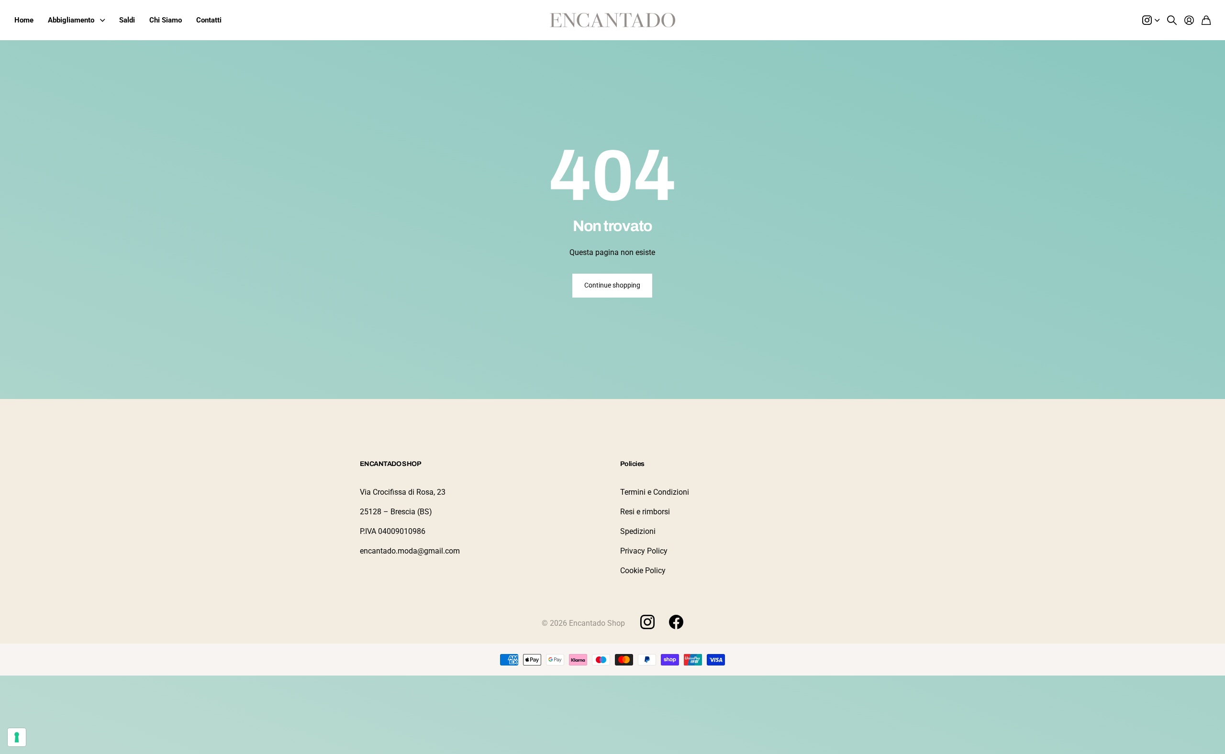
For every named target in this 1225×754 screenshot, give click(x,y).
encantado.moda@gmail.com (410, 550)
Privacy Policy (644, 550)
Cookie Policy (643, 570)
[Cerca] (1172, 20)
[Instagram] (647, 621)
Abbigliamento (71, 20)
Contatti (209, 20)
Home (23, 20)
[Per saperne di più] (1150, 20)
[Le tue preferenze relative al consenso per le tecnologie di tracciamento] (17, 737)
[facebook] (676, 622)
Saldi (127, 20)
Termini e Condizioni (654, 492)
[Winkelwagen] (1206, 20)
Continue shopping (612, 285)
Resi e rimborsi (645, 511)
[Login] (1189, 20)
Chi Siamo (165, 20)
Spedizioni (638, 531)
